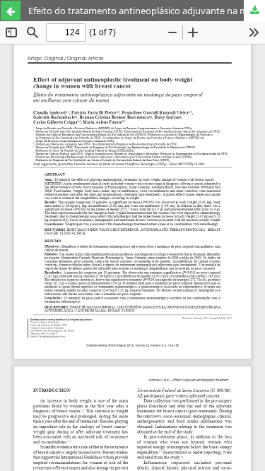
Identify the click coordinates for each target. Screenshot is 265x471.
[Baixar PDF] (254, 10)
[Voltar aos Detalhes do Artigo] (10, 10)
